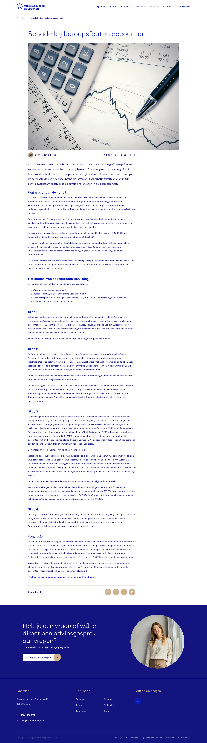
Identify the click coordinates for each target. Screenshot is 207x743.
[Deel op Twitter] (132, 592)
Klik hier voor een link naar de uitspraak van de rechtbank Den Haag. (61, 577)
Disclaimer (169, 738)
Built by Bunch (184, 738)
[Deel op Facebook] (124, 592)
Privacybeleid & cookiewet (126, 738)
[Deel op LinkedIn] (116, 592)
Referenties (126, 6)
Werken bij (154, 6)
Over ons (140, 6)
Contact (167, 6)
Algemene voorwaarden (152, 738)
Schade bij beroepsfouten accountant (47, 18)
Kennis (113, 6)
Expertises (101, 6)
